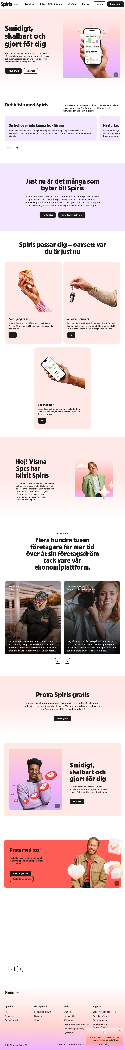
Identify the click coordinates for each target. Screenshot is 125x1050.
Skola (36, 1020)
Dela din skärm (100, 1016)
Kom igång (104, 1044)
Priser (43, 4)
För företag (47, 215)
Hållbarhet (68, 1020)
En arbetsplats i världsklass (76, 1024)
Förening (38, 1016)
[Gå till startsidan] (9, 4)
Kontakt (86, 4)
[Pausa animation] (117, 883)
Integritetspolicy (76, 1044)
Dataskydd (61, 1044)
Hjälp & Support (55, 4)
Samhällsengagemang (73, 1028)
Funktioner (30, 4)
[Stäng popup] (119, 1031)
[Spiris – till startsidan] (62, 992)
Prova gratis (115, 4)
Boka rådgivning (20, 873)
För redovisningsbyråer (72, 215)
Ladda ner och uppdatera (104, 1012)
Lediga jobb (69, 1016)
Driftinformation (100, 1020)
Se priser (31, 70)
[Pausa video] (116, 74)
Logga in (99, 4)
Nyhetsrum (68, 1033)
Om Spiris (73, 4)
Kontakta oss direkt (22, 879)
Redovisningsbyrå (42, 1012)
